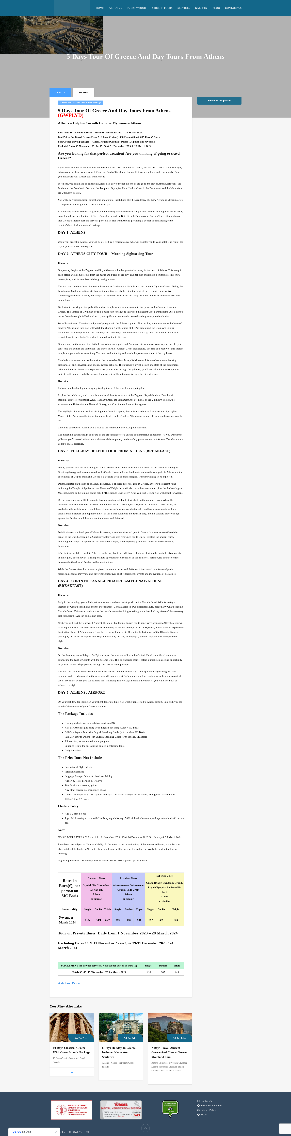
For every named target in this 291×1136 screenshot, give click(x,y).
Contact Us (233, 8)
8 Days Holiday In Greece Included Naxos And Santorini (119, 1052)
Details (60, 92)
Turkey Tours (137, 8)
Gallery (201, 8)
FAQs (204, 1114)
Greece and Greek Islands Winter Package (80, 102)
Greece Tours (162, 8)
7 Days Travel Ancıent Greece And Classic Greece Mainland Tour (169, 1052)
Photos (83, 92)
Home (100, 8)
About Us (115, 8)
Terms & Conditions (211, 1105)
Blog (216, 8)
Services (183, 8)
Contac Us (206, 1101)
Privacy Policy (208, 1110)
